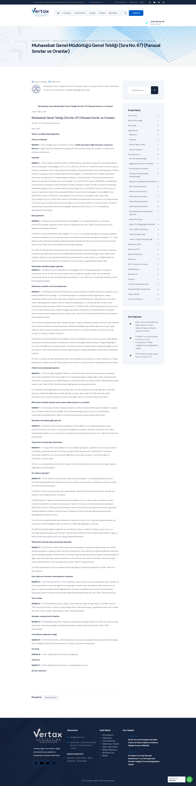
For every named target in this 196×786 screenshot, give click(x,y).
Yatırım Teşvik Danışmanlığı (140, 239)
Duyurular (132, 125)
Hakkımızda (133, 2)
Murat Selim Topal (137, 144)
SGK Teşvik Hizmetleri (138, 206)
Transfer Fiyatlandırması (138, 284)
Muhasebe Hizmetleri (138, 196)
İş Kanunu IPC (134, 249)
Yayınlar (92, 13)
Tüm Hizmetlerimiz (120, 2)
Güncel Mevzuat (51, 697)
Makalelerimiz (134, 269)
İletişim (142, 2)
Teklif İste (136, 13)
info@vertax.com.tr (96, 2)
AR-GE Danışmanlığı (137, 158)
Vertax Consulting (40, 82)
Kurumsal (67, 13)
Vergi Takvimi (133, 294)
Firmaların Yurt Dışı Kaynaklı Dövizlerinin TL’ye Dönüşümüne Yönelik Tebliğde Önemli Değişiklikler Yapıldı (146, 342)
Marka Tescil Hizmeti (138, 191)
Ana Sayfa (132, 115)
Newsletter (132, 274)
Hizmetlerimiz (80, 13)
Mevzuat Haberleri (107, 780)
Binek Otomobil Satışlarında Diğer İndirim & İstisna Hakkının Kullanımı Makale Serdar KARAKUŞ (146, 326)
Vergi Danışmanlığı (137, 234)
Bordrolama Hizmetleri (138, 168)
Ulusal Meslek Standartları (139, 289)
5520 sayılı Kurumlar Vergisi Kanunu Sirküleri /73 (146, 355)
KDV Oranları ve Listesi (137, 264)
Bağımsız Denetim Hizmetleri (141, 163)
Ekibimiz (132, 139)
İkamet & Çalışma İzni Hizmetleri (143, 181)
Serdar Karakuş (135, 149)
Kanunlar (132, 259)
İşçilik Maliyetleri (135, 254)
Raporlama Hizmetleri (138, 201)
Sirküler (131, 279)
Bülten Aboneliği (135, 120)
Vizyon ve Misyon (135, 299)
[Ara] (154, 90)
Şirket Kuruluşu (135, 219)
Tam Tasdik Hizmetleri (138, 229)
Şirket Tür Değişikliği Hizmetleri (142, 224)
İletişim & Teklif (134, 244)
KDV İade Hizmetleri (137, 186)
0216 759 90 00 (157, 21)
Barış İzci (133, 134)
